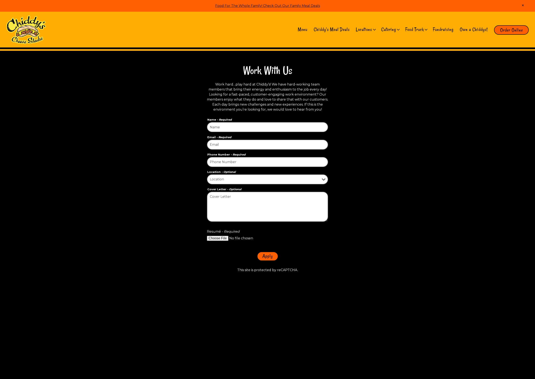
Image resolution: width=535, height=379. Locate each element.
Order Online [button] (511, 30)
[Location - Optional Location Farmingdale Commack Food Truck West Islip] (267, 179)
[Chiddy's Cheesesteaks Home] (26, 29)
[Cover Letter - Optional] (267, 207)
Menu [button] (302, 29)
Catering (390, 29)
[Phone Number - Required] (267, 162)
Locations (365, 29)
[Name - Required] (267, 127)
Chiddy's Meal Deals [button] (332, 29)
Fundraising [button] (443, 29)
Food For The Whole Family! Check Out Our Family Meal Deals (267, 6)
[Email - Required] (267, 145)
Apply (267, 256)
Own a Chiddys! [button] (474, 29)
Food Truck (416, 29)
